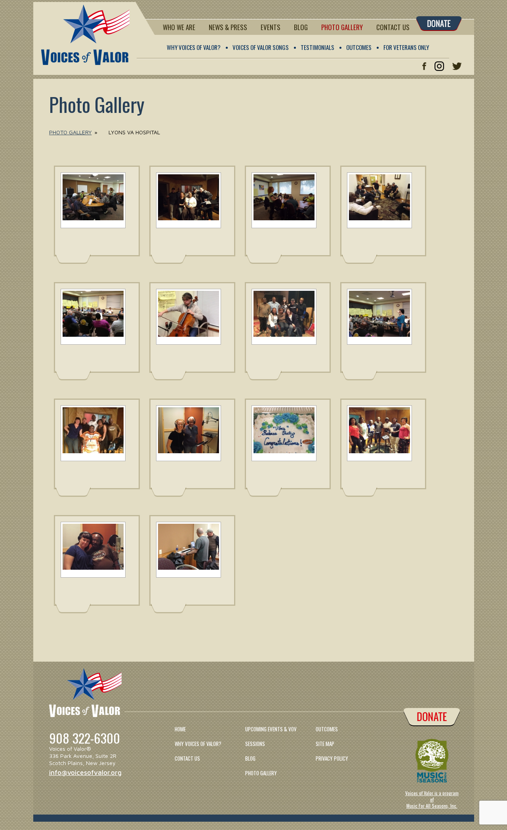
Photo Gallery (342, 27)
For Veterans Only (406, 47)
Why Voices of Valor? (194, 47)
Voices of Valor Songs (261, 47)
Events (270, 27)
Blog (301, 27)
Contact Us (393, 27)
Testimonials (317, 47)
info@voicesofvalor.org (85, 773)
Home (180, 729)
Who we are (179, 27)
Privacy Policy (332, 758)
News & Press (228, 27)
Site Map (325, 744)
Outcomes (359, 47)
